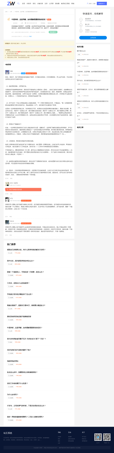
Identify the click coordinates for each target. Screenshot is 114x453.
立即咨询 (93, 38)
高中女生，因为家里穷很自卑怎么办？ (20, 261)
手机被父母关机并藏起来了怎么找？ (20, 294)
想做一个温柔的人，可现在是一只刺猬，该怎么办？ (25, 272)
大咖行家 (40, 3)
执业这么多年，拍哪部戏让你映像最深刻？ (22, 372)
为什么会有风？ (12, 394)
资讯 (34, 3)
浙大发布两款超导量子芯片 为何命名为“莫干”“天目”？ (26, 339)
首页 (23, 3)
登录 (90, 3)
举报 (11, 178)
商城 (72, 3)
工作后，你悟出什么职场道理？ (18, 283)
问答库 (29, 3)
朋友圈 (57, 3)
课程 (59, 441)
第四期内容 (84, 441)
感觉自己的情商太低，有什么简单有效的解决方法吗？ (26, 249)
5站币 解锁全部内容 (15, 189)
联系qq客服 (71, 441)
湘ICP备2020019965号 (64, 447)
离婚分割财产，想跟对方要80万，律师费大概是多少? (26, 305)
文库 (46, 3)
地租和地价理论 (12, 361)
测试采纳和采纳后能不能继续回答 (19, 316)
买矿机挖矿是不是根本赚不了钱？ (19, 350)
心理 (11, 11)
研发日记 (84, 438)
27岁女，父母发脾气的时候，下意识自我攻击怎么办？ (26, 405)
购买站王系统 (65, 3)
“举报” (30, 36)
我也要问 (53, 32)
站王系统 (8, 432)
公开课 (51, 3)
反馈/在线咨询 (71, 438)
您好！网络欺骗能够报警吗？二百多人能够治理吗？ (25, 417)
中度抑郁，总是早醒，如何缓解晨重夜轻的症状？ (24, 327)
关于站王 (84, 436)
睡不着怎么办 (81, 51)
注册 (94, 3)
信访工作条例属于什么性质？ (17, 383)
